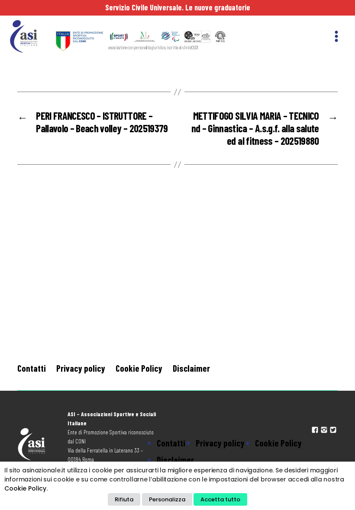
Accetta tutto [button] (220, 499)
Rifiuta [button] (124, 499)
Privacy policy (80, 368)
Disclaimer (191, 368)
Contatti (31, 368)
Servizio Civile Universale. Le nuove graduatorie (177, 7)
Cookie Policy (139, 368)
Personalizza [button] (167, 499)
